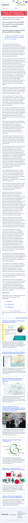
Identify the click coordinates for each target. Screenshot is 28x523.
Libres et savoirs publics (16, 12)
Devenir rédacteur (21, 4)
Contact (18, 3)
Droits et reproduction (22, 513)
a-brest (5, 4)
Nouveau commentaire (21, 318)
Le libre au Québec (19, 14)
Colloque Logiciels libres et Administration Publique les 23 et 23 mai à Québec (14, 37)
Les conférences (9, 307)
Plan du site (20, 517)
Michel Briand (17, 311)
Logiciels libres (8, 14)
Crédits (19, 516)
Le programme (8, 301)
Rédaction (20, 511)
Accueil (6, 12)
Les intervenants (9, 304)
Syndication (20, 514)
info (3, 314)
